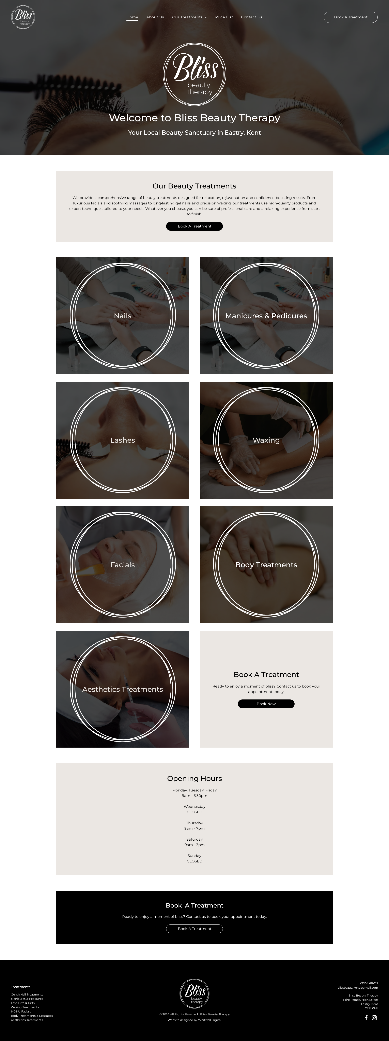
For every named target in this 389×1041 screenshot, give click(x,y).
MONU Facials (21, 1011)
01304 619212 (369, 983)
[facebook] (366, 1018)
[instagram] (374, 1018)
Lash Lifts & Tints (23, 1003)
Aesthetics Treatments (122, 689)
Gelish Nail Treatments (27, 994)
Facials (122, 564)
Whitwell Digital (209, 1020)
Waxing (266, 440)
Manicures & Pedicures (266, 315)
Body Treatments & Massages (32, 1016)
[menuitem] (132, 17)
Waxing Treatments (25, 1007)
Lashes (122, 440)
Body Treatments (266, 564)
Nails (122, 315)
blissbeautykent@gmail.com (358, 987)
